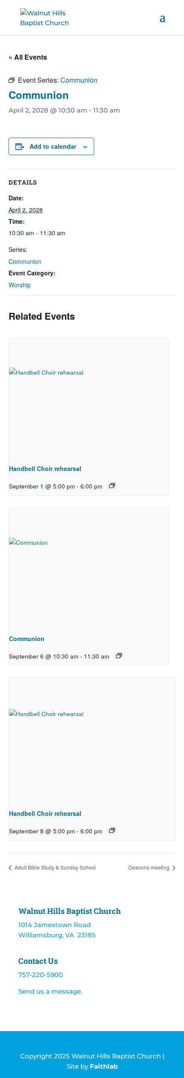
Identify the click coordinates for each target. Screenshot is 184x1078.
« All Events (28, 57)
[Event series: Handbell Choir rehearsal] (112, 485)
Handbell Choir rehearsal (45, 468)
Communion (25, 261)
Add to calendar (53, 146)
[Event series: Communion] (119, 655)
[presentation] (88, 397)
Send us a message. (50, 991)
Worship (20, 284)
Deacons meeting (149, 867)
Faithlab (104, 1066)
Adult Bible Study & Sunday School (54, 867)
